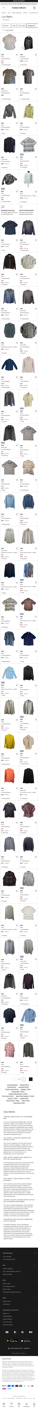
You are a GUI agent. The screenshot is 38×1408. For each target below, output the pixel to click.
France (4, 1398)
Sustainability (7, 1316)
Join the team (7, 1322)
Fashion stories (8, 1325)
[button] (34, 8)
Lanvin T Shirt (13, 1098)
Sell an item (7, 1289)
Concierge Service (9, 1259)
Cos (9, 13)
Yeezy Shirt (26, 1101)
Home (4, 13)
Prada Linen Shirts (11, 1089)
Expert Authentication (26, 210)
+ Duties (25, 61)
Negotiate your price (8, 210)
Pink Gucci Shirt (8, 1096)
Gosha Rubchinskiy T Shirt (18, 1094)
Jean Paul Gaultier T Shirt (25, 1096)
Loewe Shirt (24, 1098)
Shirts (25, 13)
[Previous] (14, 1079)
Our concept (7, 1256)
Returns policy (7, 1274)
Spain (30, 1398)
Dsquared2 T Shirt (18, 1092)
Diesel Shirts (24, 1085)
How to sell (6, 1283)
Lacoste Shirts (23, 1087)
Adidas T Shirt (26, 1089)
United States (19, 1398)
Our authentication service (12, 1271)
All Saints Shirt (12, 1085)
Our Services (8, 1253)
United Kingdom (11, 1398)
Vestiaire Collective (10, 1310)
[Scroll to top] (31, 1079)
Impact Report (7, 1319)
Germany (26, 1398)
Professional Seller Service (12, 1292)
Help (4, 1298)
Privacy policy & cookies (18, 1353)
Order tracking (8, 1269)
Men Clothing (16, 13)
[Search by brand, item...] (3, 7)
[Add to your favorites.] (17, 55)
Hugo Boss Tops (19, 1103)
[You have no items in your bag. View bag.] (34, 8)
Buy (4, 1265)
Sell (4, 1280)
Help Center (7, 1301)
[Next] (23, 1079)
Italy (34, 1398)
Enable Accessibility (19, 1)
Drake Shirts (11, 1087)
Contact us (6, 1304)
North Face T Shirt (12, 1101)
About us (6, 1313)
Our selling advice (9, 1286)
